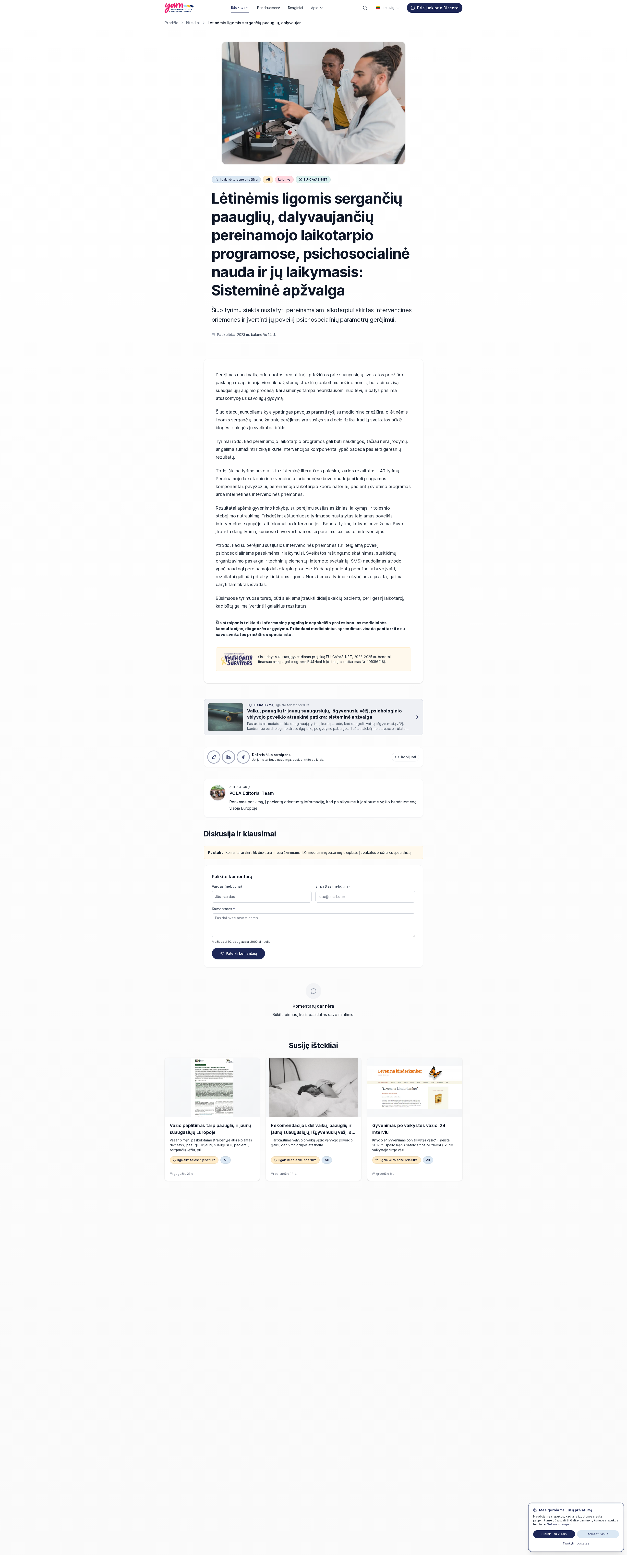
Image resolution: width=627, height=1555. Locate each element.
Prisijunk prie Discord (437, 7)
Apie (314, 8)
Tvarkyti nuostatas (576, 1543)
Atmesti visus (598, 1534)
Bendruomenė (268, 8)
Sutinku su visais (554, 1534)
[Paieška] (365, 7)
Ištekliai (237, 7)
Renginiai (295, 8)
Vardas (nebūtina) (227, 886)
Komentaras (223, 909)
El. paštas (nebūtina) (332, 886)
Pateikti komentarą (241, 953)
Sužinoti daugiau (559, 1524)
